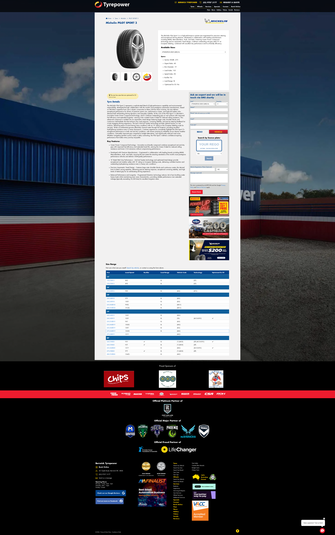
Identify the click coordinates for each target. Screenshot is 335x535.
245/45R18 (110, 301)
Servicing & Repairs (179, 491)
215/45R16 (110, 291)
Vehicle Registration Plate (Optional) (201, 167)
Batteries (175, 486)
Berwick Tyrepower (187, 2)
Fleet (208, 10)
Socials (230, 10)
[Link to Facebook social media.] (237, 531)
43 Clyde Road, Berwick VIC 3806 (111, 471)
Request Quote (196, 192)
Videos (225, 10)
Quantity (218, 101)
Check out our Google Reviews (108, 493)
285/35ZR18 (111, 308)
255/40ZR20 (111, 348)
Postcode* (193, 125)
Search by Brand (178, 470)
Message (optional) (196, 173)
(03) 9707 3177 (210, 2)
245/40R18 (110, 298)
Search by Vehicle (178, 466)
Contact (225, 6)
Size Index (195, 463)
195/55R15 (110, 284)
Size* (192, 101)
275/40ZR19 (111, 331)
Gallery (219, 10)
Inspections (176, 488)
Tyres (192, 6)
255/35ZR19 (111, 321)
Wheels (200, 6)
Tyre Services (177, 493)
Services (208, 6)
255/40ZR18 (111, 305)
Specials (217, 6)
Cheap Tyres (195, 470)
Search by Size (177, 468)
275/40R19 (110, 334)
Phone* (200, 113)
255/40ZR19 (111, 325)
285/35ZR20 (111, 354)
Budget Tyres (195, 468)
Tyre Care (176, 472)
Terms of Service (201, 187)
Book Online (235, 6)
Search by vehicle (133, 268)
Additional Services (179, 497)
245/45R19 (110, 315)
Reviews (237, 10)
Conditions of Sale (116, 532)
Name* (192, 107)
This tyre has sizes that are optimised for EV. (122, 96)
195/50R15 (110, 280)
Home (109, 18)
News (213, 10)
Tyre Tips (176, 475)
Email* (192, 119)
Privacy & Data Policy (105, 532)
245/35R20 (110, 342)
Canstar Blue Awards (198, 465)
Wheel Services (178, 495)
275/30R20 (110, 351)
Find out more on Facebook (107, 501)
